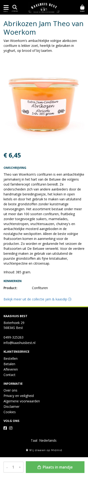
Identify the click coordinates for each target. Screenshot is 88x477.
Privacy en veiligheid (19, 395)
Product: (10, 288)
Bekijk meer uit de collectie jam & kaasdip (36, 299)
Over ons (10, 390)
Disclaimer (11, 406)
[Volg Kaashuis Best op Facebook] (5, 428)
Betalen (9, 364)
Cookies (10, 412)
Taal (34, 440)
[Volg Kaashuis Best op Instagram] (10, 428)
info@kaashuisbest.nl (19, 342)
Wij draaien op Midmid (45, 450)
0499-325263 (13, 337)
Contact (9, 374)
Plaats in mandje (57, 467)
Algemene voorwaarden (22, 401)
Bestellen (11, 358)
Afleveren (11, 369)
